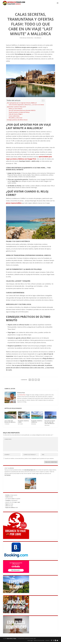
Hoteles (7, 495)
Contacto (47, 640)
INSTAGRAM (7, 475)
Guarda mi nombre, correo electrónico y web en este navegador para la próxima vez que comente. (29, 458)
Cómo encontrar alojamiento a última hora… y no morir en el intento (26, 104)
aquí (15, 502)
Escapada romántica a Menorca (36, 421)
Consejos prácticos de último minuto (17, 120)
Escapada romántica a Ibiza (23, 421)
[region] (41, 631)
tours (13, 498)
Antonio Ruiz (30, 38)
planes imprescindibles (14, 203)
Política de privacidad (39, 640)
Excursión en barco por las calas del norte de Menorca (50, 422)
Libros (7, 505)
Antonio (12, 468)
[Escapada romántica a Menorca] (37, 415)
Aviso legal (30, 640)
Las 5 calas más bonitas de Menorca (10, 421)
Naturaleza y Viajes (11, 638)
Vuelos (7, 497)
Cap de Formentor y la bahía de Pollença (19, 112)
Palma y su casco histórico (15, 108)
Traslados (7, 500)
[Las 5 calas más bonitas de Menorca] (10, 415)
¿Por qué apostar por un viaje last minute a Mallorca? (22, 103)
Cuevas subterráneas (14, 116)
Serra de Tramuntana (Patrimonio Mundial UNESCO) (22, 110)
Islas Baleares (37, 38)
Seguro (7, 504)
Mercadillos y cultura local (15, 117)
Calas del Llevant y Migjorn (16, 114)
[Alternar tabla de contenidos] (42, 100)
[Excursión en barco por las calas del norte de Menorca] (51, 415)
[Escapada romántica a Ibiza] (24, 415)
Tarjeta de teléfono (10, 507)
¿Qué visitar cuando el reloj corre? (16, 107)
